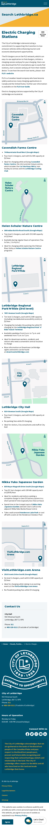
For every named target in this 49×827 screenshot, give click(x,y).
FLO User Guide (23, 86)
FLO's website (8, 73)
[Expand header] (45, 3)
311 (9, 702)
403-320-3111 (9, 705)
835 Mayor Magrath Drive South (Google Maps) (24, 486)
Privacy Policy (21, 815)
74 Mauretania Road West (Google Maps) (21, 152)
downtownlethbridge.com (17, 352)
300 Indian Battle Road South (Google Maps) (23, 230)
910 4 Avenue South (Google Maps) (19, 411)
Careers (5, 795)
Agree (7, 822)
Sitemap (5, 800)
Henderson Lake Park (29, 512)
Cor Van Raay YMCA (28, 166)
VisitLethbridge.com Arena (26, 586)
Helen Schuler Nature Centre (28, 248)
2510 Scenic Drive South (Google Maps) (20, 574)
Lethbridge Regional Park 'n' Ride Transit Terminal (23, 328)
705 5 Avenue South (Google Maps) (19, 313)
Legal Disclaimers (8, 791)
